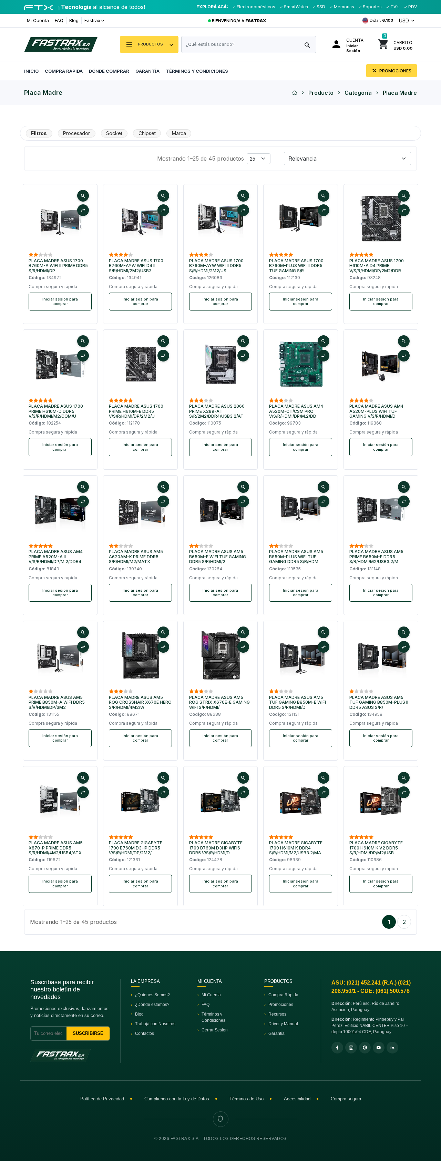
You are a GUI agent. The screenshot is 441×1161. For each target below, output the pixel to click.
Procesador (76, 133)
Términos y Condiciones (197, 71)
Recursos (277, 1014)
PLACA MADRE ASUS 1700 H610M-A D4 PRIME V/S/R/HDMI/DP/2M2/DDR (376, 265)
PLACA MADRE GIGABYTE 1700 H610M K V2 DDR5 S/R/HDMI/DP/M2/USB (376, 848)
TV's (394, 6)
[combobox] (248, 44)
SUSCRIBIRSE (88, 1033)
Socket (114, 133)
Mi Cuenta (38, 20)
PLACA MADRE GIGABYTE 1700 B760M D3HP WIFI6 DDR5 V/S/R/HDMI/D (216, 848)
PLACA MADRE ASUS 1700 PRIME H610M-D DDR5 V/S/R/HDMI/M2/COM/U (56, 411)
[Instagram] (351, 1047)
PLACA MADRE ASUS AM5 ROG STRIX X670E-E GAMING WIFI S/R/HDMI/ (219, 702)
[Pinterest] (365, 1047)
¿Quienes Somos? (152, 994)
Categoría (358, 92)
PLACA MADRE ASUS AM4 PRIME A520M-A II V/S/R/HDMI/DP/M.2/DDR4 (56, 556)
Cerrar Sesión (215, 1030)
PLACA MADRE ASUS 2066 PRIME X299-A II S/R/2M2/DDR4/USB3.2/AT (217, 411)
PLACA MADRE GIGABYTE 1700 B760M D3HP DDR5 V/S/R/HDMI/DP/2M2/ (135, 848)
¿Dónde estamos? (152, 1004)
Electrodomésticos (255, 6)
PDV (412, 6)
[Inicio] (294, 93)
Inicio (31, 71)
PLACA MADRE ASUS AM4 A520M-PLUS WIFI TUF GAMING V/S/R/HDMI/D (376, 411)
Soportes (372, 6)
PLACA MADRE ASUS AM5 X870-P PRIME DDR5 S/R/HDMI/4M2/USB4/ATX (56, 848)
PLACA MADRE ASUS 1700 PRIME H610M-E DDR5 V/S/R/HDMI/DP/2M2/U (136, 411)
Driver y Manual (283, 1023)
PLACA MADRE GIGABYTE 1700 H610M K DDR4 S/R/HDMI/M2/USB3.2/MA (295, 848)
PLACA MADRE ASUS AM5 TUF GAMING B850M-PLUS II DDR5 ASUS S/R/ (378, 702)
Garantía (147, 71)
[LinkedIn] (392, 1047)
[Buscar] (307, 45)
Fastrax (92, 20)
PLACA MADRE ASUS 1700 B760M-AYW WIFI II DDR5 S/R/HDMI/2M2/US (216, 265)
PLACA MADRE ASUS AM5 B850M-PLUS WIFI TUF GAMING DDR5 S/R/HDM (296, 556)
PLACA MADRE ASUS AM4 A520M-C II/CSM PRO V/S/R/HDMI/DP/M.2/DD (296, 411)
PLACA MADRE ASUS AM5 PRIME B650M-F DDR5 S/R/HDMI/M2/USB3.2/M (376, 556)
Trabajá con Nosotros (155, 1023)
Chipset (147, 133)
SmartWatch (295, 6)
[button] (149, 44)
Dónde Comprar (109, 71)
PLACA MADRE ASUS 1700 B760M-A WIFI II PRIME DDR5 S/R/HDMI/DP (58, 265)
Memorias (343, 6)
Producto (321, 92)
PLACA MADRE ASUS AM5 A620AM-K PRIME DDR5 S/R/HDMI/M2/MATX (136, 556)
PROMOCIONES (394, 70)
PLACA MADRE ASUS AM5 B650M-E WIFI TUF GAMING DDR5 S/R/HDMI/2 (217, 556)
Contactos (144, 1033)
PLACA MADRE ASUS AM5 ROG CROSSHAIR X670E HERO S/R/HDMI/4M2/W (140, 702)
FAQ (59, 20)
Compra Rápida (64, 71)
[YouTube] (378, 1047)
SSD (320, 6)
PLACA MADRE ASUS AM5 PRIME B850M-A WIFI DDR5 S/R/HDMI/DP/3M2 (57, 702)
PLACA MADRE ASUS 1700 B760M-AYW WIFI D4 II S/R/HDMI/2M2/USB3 (136, 265)
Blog (74, 20)
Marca (179, 133)
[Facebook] (337, 1047)
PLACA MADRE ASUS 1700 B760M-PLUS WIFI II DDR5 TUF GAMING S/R (296, 265)
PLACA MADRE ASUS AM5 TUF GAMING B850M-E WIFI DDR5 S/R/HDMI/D (297, 702)
